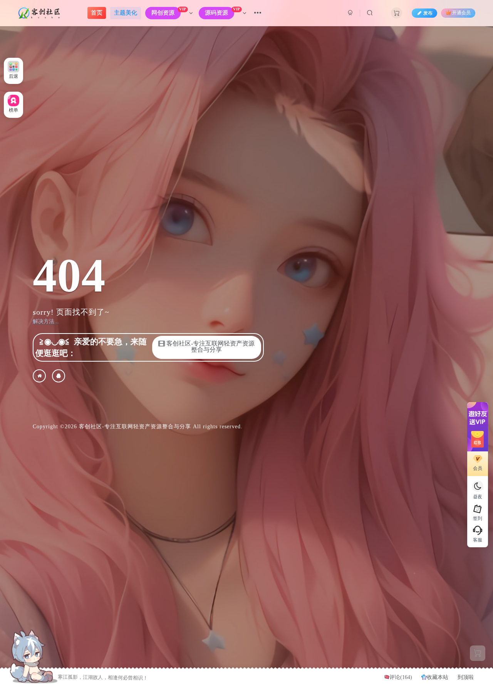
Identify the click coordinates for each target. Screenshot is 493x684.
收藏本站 (438, 677)
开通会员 (461, 13)
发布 (428, 13)
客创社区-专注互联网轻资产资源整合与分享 (135, 426)
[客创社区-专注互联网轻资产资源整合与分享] (39, 375)
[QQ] (58, 375)
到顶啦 (466, 677)
